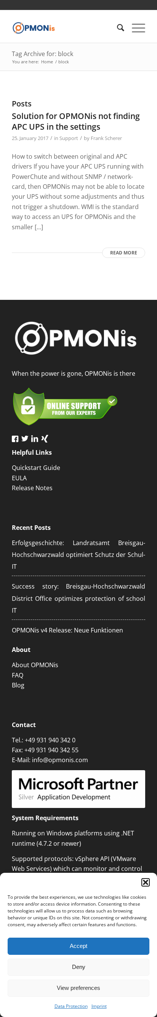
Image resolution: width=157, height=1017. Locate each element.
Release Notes (32, 488)
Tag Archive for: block (42, 54)
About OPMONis (35, 665)
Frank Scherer (106, 138)
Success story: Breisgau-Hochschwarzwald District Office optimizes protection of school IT (78, 598)
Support (68, 138)
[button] (145, 882)
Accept (78, 946)
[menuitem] (116, 27)
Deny (78, 967)
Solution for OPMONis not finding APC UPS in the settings (76, 121)
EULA (19, 478)
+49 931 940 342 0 (50, 740)
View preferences (78, 988)
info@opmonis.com (60, 760)
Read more (123, 252)
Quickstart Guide (36, 467)
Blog (18, 685)
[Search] (116, 27)
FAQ (17, 675)
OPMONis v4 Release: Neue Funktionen (67, 630)
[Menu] (134, 27)
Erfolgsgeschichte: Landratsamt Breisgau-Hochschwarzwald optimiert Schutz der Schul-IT (78, 555)
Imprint (99, 1006)
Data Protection (71, 1006)
